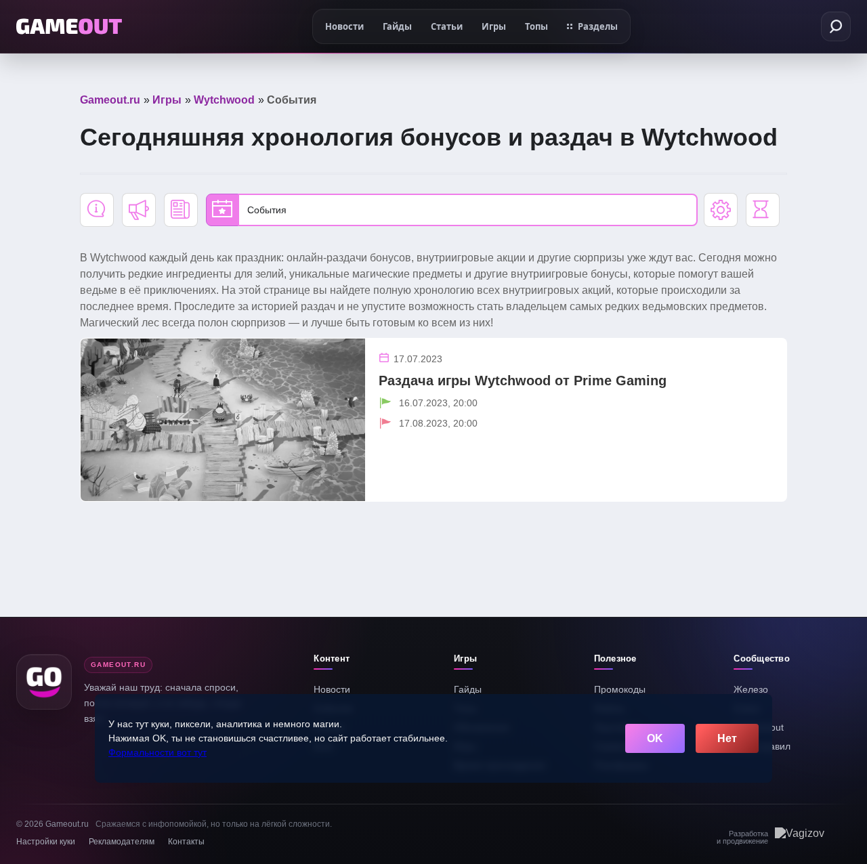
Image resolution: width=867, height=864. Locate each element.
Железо (751, 689)
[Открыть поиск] (836, 26)
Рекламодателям (121, 841)
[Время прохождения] (763, 210)
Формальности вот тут (157, 752)
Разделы (598, 26)
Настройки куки (45, 841)
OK (655, 738)
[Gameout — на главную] (69, 26)
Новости (332, 689)
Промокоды (620, 689)
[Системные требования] (721, 210)
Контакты (186, 841)
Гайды (468, 689)
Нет (727, 738)
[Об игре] (97, 210)
